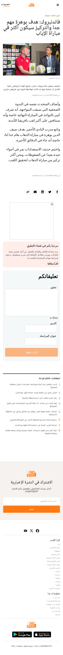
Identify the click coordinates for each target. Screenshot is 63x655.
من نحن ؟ (56, 598)
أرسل (31, 509)
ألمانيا (58, 585)
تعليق (53, 287)
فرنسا (58, 582)
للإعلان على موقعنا (53, 604)
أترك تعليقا (31, 352)
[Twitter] (31, 530)
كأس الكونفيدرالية (53, 561)
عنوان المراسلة (48, 335)
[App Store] (42, 634)
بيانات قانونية (55, 608)
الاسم (53, 323)
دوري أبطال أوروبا (53, 565)
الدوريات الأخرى (54, 588)
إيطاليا (57, 578)
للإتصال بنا (56, 611)
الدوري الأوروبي (54, 568)
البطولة (57, 551)
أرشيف (57, 614)
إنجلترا (58, 571)
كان (58, 544)
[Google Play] (22, 634)
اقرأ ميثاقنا (53, 263)
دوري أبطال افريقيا (52, 15)
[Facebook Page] (37, 530)
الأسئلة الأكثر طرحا (53, 601)
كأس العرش (55, 554)
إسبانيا (57, 575)
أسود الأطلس (55, 548)
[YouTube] (25, 530)
